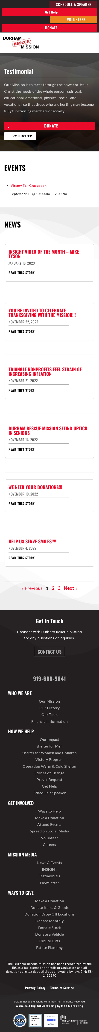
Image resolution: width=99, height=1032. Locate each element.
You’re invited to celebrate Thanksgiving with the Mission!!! (42, 312)
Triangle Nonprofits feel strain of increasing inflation (45, 371)
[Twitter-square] (57, 666)
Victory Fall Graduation (29, 185)
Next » (71, 588)
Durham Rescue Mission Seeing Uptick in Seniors (48, 430)
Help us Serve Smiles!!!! (32, 541)
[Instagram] (44, 666)
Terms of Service (62, 987)
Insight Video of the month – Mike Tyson (44, 254)
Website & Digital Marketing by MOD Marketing (49, 1006)
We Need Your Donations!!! (35, 487)
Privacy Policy (35, 987)
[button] (92, 42)
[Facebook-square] (32, 666)
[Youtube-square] (69, 666)
